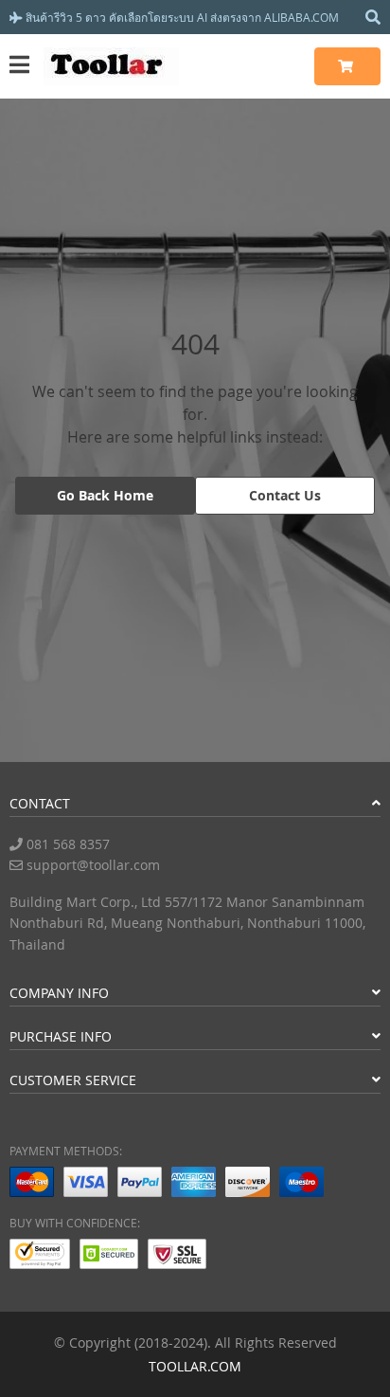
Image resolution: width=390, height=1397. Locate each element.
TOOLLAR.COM (195, 1366)
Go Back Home (105, 495)
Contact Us (285, 495)
